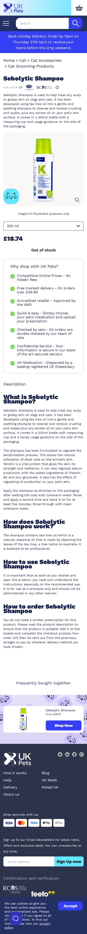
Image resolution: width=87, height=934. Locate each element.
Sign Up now (69, 861)
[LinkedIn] (67, 754)
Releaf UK (50, 787)
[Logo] (13, 8)
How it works (14, 773)
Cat (22, 60)
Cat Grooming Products (31, 66)
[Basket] (79, 8)
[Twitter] (60, 754)
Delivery (10, 787)
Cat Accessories (46, 60)
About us (11, 794)
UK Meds (49, 780)
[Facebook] (74, 754)
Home (9, 60)
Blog (45, 773)
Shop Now (64, 725)
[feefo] (43, 894)
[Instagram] (81, 754)
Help (7, 780)
